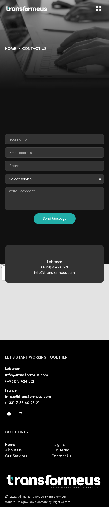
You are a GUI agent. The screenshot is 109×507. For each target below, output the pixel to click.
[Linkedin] (20, 414)
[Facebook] (9, 414)
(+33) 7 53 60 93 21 (22, 403)
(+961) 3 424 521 (19, 381)
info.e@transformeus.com (28, 396)
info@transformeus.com (26, 375)
